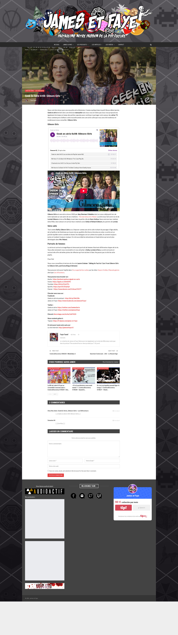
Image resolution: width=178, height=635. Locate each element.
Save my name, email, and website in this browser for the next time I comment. (72, 471)
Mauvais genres (113, 270)
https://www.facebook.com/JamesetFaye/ (72, 301)
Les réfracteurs (59, 272)
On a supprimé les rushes (80, 270)
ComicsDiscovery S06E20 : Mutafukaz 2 (63, 354)
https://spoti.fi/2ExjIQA (61, 287)
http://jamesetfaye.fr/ (66, 327)
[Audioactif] (44, 491)
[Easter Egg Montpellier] (32, 500)
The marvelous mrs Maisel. (88, 217)
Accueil (56, 44)
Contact (121, 44)
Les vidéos (109, 44)
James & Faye (67, 44)
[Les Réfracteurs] (30, 505)
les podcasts (82, 44)
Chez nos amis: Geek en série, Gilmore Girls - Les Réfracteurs (68, 411)
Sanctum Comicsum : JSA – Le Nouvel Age (104, 354)
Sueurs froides (103, 270)
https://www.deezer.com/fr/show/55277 (67, 289)
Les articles (96, 44)
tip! (123, 507)
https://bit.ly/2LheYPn (61, 284)
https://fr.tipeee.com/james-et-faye (65, 321)
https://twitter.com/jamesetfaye (69, 310)
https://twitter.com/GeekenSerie (68, 307)
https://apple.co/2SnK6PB (62, 282)
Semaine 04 (51, 420)
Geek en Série (30, 90)
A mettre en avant (54, 368)
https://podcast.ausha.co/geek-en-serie (66, 279)
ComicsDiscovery (78, 368)
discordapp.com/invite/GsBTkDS (65, 314)
